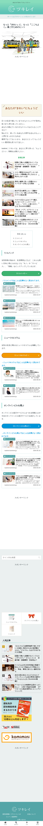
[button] (39, 557)
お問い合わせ (21, 819)
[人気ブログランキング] (15, 728)
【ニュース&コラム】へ (21, 355)
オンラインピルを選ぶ (22, 244)
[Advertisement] (21, 79)
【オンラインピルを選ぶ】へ (21, 426)
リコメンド (18, 238)
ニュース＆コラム (21, 241)
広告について (31, 814)
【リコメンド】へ (21, 273)
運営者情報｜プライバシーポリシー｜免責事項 (11, 815)
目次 (18, 234)
